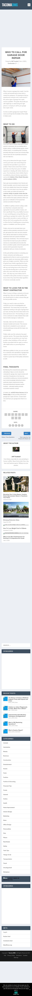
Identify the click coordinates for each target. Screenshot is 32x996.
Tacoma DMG (12, 953)
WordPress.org (7, 945)
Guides (5, 799)
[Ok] (30, 989)
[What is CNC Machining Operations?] (5, 723)
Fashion (5, 777)
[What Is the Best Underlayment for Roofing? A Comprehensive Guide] (16, 533)
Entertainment (7, 764)
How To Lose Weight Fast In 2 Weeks (14, 528)
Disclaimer (19, 955)
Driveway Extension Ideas (11, 520)
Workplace (6, 872)
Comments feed (7, 940)
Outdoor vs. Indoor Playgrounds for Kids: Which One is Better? (17, 707)
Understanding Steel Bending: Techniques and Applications (17, 715)
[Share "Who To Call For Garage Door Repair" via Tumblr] (16, 414)
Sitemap (16, 957)
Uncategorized (7, 867)
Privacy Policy (11, 955)
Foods (5, 790)
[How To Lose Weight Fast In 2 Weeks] (16, 525)
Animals (5, 743)
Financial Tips (7, 786)
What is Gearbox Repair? (15, 730)
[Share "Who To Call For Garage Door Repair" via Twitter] (9, 414)
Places (5, 837)
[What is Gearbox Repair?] (5, 731)
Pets (4, 833)
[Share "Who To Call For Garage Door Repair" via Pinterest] (19, 414)
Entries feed (6, 936)
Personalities (7, 829)
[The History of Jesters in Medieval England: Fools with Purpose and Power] (5, 699)
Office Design (7, 824)
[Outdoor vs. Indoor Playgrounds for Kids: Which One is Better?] (5, 708)
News (4, 820)
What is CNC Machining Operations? (15, 723)
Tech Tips (6, 850)
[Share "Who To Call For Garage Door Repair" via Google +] (12, 414)
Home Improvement (9, 807)
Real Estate (6, 841)
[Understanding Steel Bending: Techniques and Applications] (5, 716)
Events (5, 768)
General (5, 794)
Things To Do (7, 854)
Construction (11, 63)
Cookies (25, 955)
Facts (16, 702)
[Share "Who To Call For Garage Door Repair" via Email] (16, 418)
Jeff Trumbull (14, 61)
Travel (5, 863)
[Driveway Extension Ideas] (16, 509)
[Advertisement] (16, 26)
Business (6, 756)
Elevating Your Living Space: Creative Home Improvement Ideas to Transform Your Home (15, 496)
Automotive (17, 731)
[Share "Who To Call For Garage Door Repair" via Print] (19, 418)
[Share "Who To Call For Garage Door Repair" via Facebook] (6, 414)
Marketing (6, 816)
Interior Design (7, 811)
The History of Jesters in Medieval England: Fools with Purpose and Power (18, 699)
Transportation (7, 859)
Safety (5, 846)
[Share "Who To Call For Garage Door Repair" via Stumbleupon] (12, 418)
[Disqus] (16, 571)
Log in (5, 932)
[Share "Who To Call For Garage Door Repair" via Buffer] (26, 414)
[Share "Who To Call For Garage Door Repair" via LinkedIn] (23, 414)
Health (5, 803)
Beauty (5, 751)
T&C (5, 955)
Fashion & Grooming (9, 781)
